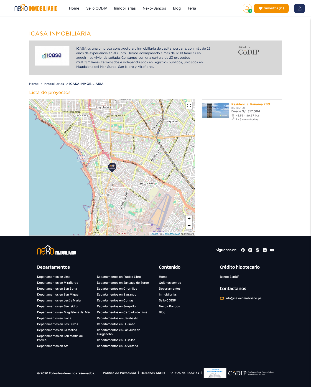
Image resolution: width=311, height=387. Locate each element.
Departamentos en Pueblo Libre (119, 276)
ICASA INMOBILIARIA (86, 84)
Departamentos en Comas (115, 300)
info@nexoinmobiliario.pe (244, 298)
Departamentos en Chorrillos (117, 288)
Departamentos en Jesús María (59, 300)
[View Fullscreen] (189, 105)
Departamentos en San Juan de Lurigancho (119, 332)
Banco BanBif (229, 276)
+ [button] (189, 219)
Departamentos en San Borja (57, 288)
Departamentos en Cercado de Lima (122, 312)
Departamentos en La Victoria (117, 346)
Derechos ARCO (153, 373)
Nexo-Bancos (154, 8)
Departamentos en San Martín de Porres (60, 338)
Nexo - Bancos (169, 306)
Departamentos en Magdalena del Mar (63, 312)
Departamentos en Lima (53, 276)
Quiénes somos (170, 282)
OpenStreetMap (171, 233)
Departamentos (170, 288)
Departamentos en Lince (54, 318)
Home (74, 8)
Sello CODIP (96, 8)
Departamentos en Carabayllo (117, 318)
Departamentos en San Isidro (57, 306)
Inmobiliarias (125, 8)
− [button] (189, 225)
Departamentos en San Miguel (58, 294)
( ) (274, 8)
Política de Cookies (184, 373)
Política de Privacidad (119, 373)
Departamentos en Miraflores (57, 282)
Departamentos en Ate (53, 346)
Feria (192, 8)
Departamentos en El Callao (116, 340)
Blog (177, 8)
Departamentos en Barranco (117, 294)
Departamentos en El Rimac (116, 324)
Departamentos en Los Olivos (57, 324)
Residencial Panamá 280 (250, 104)
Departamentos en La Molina (57, 330)
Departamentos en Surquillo (116, 306)
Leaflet (154, 233)
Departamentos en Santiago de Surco (123, 282)
